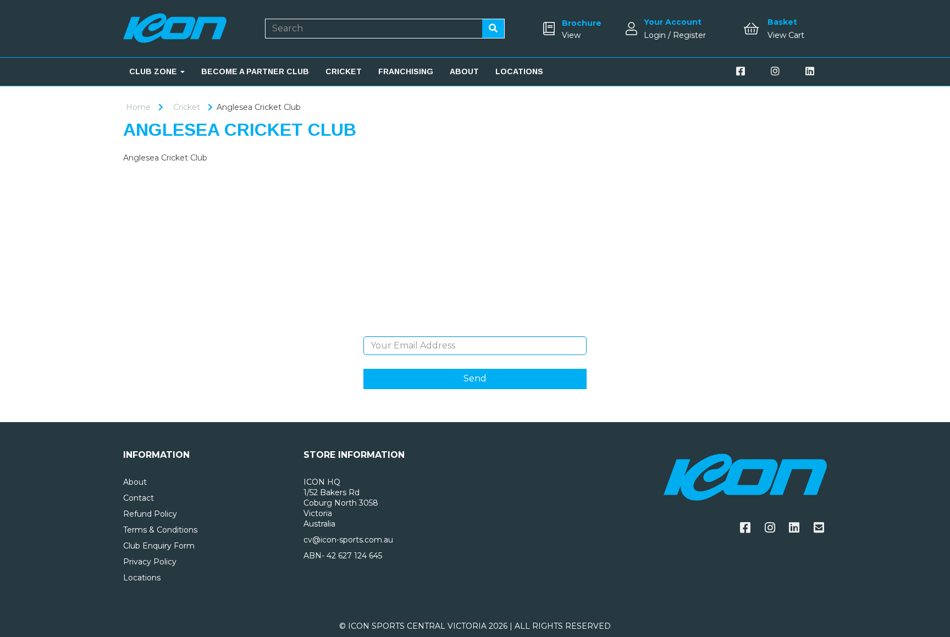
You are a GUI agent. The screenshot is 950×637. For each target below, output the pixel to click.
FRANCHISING (405, 71)
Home (138, 107)
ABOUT (464, 71)
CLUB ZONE (154, 71)
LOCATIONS (519, 71)
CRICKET (343, 71)
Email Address (474, 328)
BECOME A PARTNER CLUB (255, 71)
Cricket (186, 107)
